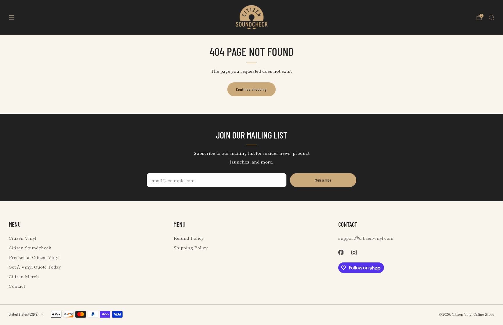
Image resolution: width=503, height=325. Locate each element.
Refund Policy (188, 238)
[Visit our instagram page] (353, 252)
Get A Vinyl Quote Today (35, 267)
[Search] (491, 17)
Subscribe (323, 180)
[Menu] (12, 17)
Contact (17, 286)
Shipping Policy (190, 247)
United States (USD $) (23, 314)
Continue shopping (251, 89)
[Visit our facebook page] (340, 252)
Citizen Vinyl (22, 238)
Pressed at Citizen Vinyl (34, 257)
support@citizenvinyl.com (366, 238)
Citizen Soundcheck (30, 247)
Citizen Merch (24, 276)
